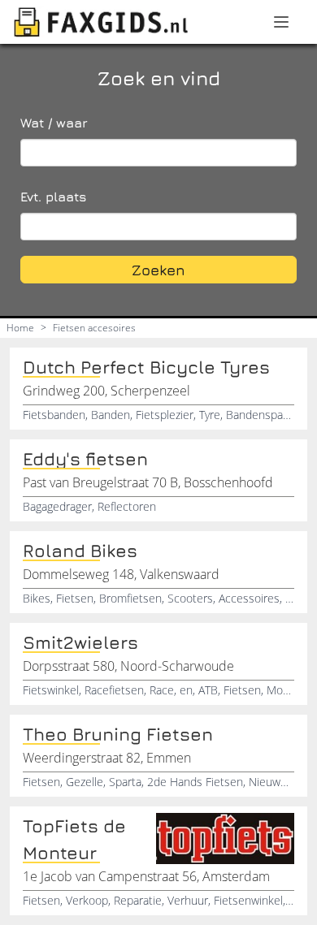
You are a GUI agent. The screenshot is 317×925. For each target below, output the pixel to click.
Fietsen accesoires (94, 328)
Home (20, 328)
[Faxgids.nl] (101, 21)
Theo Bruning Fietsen (118, 734)
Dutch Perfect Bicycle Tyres (146, 367)
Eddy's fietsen (85, 458)
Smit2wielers (80, 642)
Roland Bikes (80, 550)
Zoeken (158, 270)
